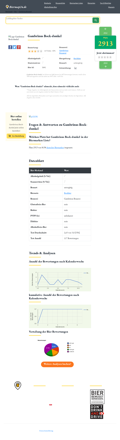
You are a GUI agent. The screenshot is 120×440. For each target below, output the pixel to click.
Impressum (37, 394)
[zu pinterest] (19, 47)
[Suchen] (95, 20)
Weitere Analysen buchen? (57, 363)
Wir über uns (38, 401)
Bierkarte (47, 3)
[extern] (97, 390)
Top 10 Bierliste (105, 3)
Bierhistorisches (67, 409)
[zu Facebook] (10, 47)
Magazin (111, 7)
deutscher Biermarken (55, 147)
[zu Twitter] (14, 47)
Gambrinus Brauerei (63, 51)
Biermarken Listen (76, 3)
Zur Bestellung (18, 136)
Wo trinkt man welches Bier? (71, 413)
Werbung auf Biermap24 (41, 405)
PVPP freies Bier (67, 405)
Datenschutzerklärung (41, 398)
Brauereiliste (60, 3)
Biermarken (65, 398)
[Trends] (75, 68)
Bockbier (77, 58)
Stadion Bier (66, 401)
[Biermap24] (16, 7)
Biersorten (91, 3)
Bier (63, 390)
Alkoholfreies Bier (50, 7)
